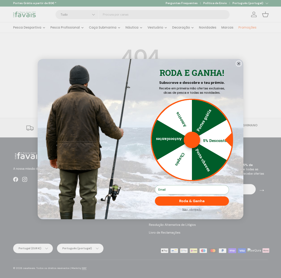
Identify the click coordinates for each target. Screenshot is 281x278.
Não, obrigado (192, 209)
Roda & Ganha (192, 200)
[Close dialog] (238, 63)
